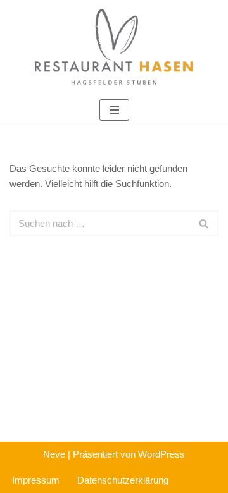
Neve (54, 454)
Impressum (36, 480)
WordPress (161, 454)
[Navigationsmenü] (114, 110)
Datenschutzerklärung (122, 480)
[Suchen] (204, 223)
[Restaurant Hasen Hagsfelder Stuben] (114, 48)
